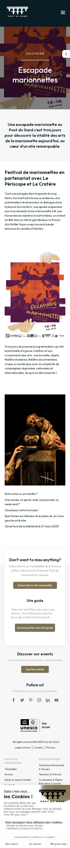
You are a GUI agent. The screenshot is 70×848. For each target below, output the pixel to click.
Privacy (50, 747)
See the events (35, 669)
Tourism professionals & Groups (51, 767)
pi (30, 700)
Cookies (38, 747)
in (39, 700)
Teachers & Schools (50, 774)
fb (13, 700)
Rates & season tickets (18, 779)
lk (48, 700)
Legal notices (23, 747)
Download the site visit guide (35, 627)
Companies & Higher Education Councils (51, 781)
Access (9, 774)
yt (56, 700)
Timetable (11, 769)
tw (22, 700)
